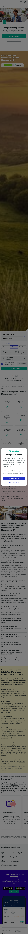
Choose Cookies (14, 482)
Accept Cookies (14, 478)
